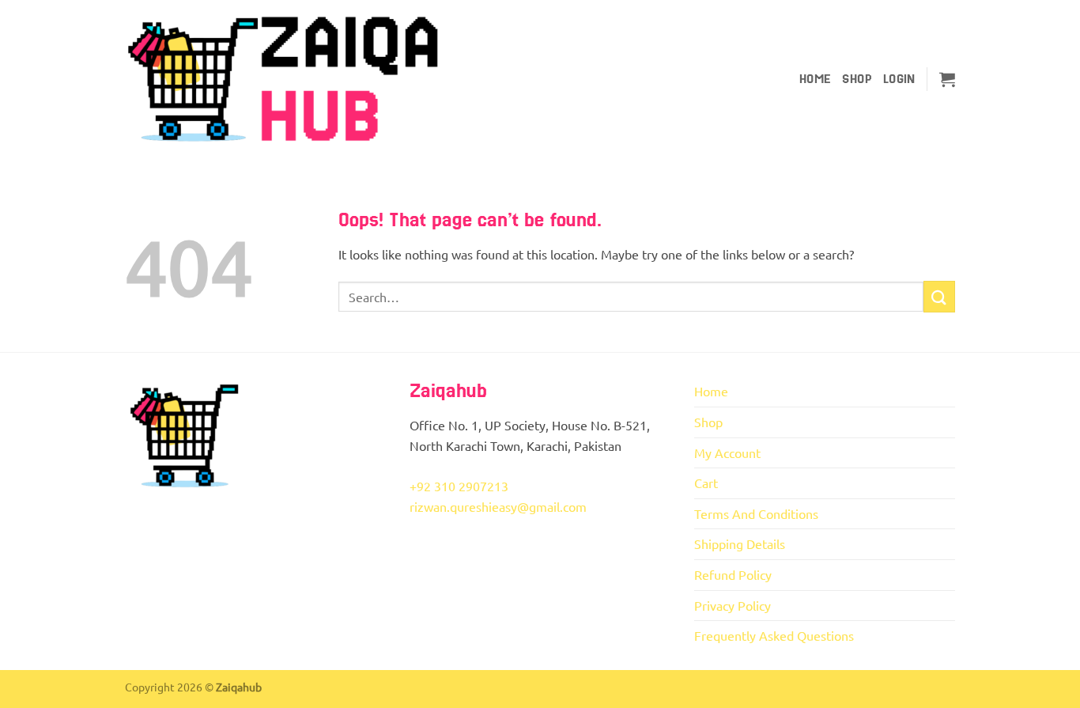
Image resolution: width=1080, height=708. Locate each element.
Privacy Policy (732, 605)
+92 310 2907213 (459, 486)
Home (815, 78)
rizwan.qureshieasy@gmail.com (498, 506)
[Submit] (939, 296)
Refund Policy (733, 574)
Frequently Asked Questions (774, 635)
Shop (856, 78)
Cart (706, 482)
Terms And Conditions (756, 513)
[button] (899, 79)
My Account (727, 452)
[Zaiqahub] (283, 79)
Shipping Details (739, 543)
